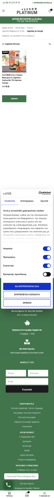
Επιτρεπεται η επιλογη (27, 294)
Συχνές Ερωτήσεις (27, 455)
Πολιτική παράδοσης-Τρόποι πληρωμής (27, 408)
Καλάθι (27, 451)
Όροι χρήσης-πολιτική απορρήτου (27, 413)
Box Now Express (26, 349)
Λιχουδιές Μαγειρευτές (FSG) (13, 31)
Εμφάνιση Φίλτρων (12, 44)
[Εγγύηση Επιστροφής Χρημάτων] (27, 323)
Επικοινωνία (27, 427)
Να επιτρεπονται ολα (27, 286)
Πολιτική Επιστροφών (27, 418)
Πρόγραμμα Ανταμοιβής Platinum (27, 488)
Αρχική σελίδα (7, 28)
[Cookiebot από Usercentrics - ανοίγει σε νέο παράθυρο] (39, 193)
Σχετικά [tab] (44, 201)
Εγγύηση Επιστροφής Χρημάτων (27, 330)
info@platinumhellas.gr (43, 3)
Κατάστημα (20, 28)
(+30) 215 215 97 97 (12, 3)
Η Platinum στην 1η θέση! (27, 470)
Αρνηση (27, 303)
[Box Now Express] (27, 342)
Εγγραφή (27, 389)
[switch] (47, 257)
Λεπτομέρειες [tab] (27, 201)
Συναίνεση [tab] (10, 201)
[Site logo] (27, 11)
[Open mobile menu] (3, 11)
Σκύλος (30, 28)
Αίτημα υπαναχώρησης (27, 460)
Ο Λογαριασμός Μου (27, 437)
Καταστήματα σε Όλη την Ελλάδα (27, 311)
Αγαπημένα (27, 442)
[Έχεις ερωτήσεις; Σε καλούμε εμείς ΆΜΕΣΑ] (8, 485)
